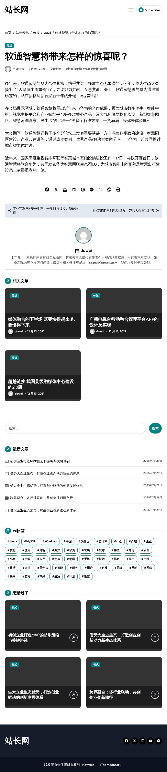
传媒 (9, 45)
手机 (87, 559)
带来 (71, 69)
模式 (14, 607)
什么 (119, 541)
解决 (57, 576)
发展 (87, 550)
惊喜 (87, 69)
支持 (146, 559)
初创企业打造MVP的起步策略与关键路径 (40, 461)
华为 (72, 550)
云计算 (103, 541)
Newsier (88, 765)
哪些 (117, 550)
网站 (134, 568)
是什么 (44, 568)
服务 (75, 568)
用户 (90, 568)
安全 (146, 550)
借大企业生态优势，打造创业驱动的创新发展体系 (46, 485)
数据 (12, 568)
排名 (117, 559)
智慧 (96, 69)
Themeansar (110, 765)
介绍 (134, 541)
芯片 (27, 576)
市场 (27, 559)
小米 (12, 559)
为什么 (85, 541)
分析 (42, 550)
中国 (69, 541)
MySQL (31, 541)
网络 (149, 568)
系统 (119, 568)
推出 (131, 559)
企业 (149, 541)
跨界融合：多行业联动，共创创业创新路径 (41, 498)
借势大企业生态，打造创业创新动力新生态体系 (44, 473)
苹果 (42, 576)
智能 (60, 568)
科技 (105, 568)
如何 (131, 550)
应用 (42, 559)
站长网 (17, 9)
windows (51, 541)
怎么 (57, 559)
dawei (86, 250)
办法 (57, 550)
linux (13, 541)
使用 (27, 550)
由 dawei (18, 69)
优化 (12, 550)
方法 (27, 568)
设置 (87, 576)
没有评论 (55, 69)
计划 (72, 576)
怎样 (79, 69)
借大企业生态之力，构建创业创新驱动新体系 (43, 510)
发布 (102, 550)
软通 (104, 69)
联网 (12, 576)
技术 (102, 559)
